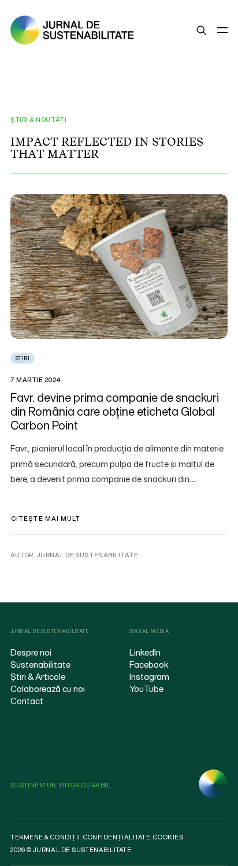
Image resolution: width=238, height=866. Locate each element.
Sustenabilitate (40, 664)
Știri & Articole (37, 676)
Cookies (168, 837)
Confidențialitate (116, 837)
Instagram (149, 676)
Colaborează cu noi (47, 688)
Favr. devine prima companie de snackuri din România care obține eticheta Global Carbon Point (114, 411)
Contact (26, 700)
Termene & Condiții (45, 837)
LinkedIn (145, 652)
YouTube (146, 688)
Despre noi (30, 652)
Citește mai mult (46, 518)
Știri (22, 358)
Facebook (149, 664)
